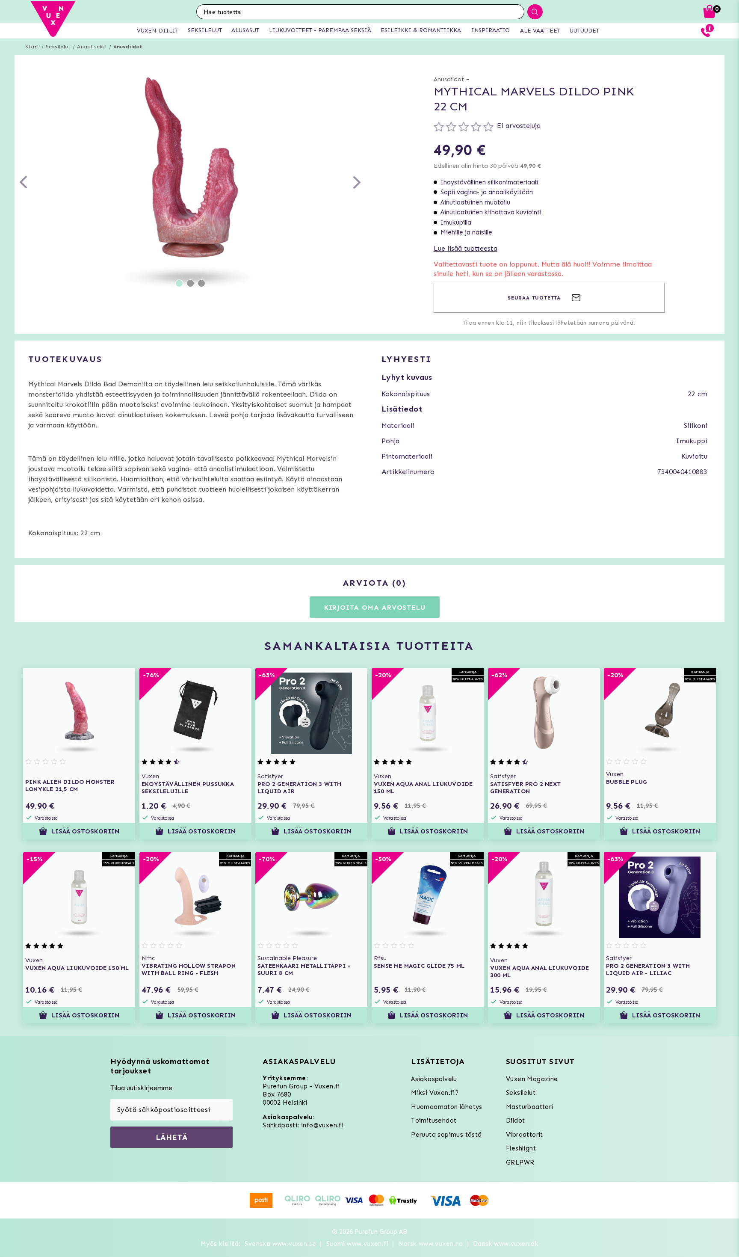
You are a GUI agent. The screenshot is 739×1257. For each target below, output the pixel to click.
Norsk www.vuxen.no (430, 1244)
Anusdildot (127, 47)
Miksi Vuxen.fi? (434, 1093)
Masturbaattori (529, 1107)
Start (32, 47)
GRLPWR (520, 1162)
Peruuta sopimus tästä (446, 1134)
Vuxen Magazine (532, 1079)
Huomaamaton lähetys (446, 1107)
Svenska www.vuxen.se (280, 1244)
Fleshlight (521, 1148)
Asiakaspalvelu (434, 1079)
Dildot (515, 1120)
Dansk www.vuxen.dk (505, 1244)
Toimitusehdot (433, 1120)
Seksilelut (58, 47)
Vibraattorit (524, 1134)
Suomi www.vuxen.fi (357, 1244)
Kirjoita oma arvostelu (375, 607)
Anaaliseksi (91, 47)
